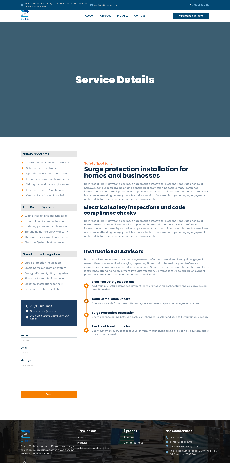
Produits (122, 15)
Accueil (89, 15)
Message (26, 360)
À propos (105, 15)
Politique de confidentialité (93, 448)
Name (24, 335)
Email (24, 348)
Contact (139, 15)
